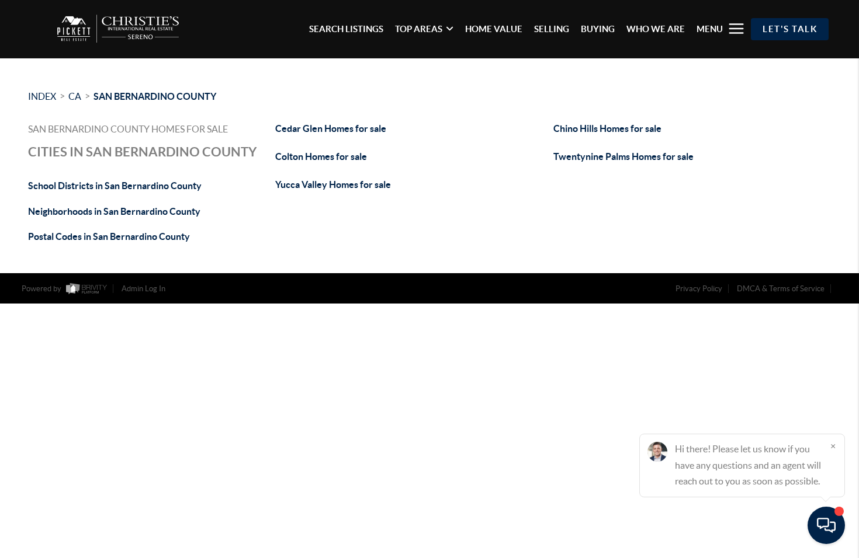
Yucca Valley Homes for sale (333, 184)
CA (74, 96)
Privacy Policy (699, 288)
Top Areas (418, 29)
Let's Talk (790, 29)
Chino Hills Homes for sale (607, 128)
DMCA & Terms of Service (781, 288)
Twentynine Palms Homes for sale (623, 156)
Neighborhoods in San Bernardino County (114, 211)
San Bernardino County (154, 96)
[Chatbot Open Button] (826, 525)
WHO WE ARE (655, 29)
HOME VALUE (493, 29)
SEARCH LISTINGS (346, 29)
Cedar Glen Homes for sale (330, 128)
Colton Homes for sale (321, 156)
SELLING (551, 29)
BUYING (598, 29)
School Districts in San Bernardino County (115, 185)
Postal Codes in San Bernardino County (109, 236)
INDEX (42, 96)
